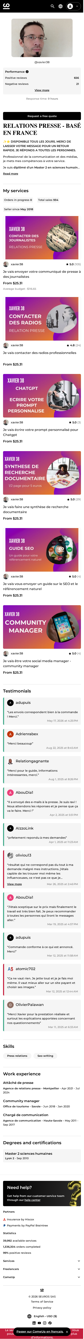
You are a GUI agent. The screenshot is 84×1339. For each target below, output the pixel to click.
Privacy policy (42, 1307)
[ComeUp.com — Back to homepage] (6, 6)
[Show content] (79, 1261)
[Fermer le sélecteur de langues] (67, 1332)
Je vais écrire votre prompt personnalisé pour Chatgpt (40, 432)
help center (32, 1200)
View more (42, 90)
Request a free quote (42, 116)
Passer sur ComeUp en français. (40, 1331)
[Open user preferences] (77, 6)
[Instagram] (44, 1323)
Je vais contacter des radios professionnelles (39, 353)
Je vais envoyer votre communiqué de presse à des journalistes (42, 274)
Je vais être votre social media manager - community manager (37, 663)
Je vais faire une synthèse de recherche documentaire (36, 509)
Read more (10, 173)
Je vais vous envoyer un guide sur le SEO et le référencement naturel (40, 586)
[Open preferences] (60, 6)
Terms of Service (42, 1301)
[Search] (52, 6)
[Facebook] (50, 1323)
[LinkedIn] (34, 1323)
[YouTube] (39, 1323)
